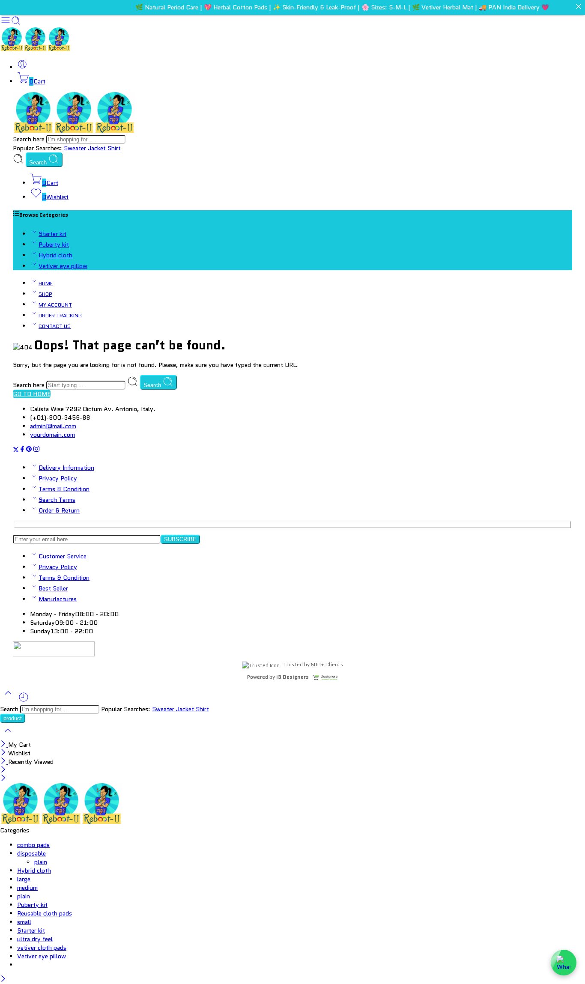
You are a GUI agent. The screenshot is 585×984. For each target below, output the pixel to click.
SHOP (45, 294)
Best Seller (53, 588)
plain (40, 862)
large (23, 879)
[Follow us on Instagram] (36, 450)
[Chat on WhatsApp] (563, 962)
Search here (29, 139)
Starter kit (52, 234)
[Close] (4, 744)
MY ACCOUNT (55, 305)
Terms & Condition (64, 489)
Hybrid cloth (55, 255)
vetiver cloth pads (41, 947)
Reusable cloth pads (44, 913)
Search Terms (57, 499)
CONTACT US (55, 326)
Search (38, 162)
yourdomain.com (52, 434)
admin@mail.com (53, 426)
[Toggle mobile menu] (5, 23)
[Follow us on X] (16, 450)
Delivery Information (66, 467)
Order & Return (59, 510)
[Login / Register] (22, 67)
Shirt (114, 148)
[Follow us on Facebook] (22, 450)
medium (27, 887)
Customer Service (63, 556)
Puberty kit (54, 244)
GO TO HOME (32, 394)
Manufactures (58, 599)
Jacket (97, 148)
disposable (31, 853)
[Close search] (7, 736)
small (24, 922)
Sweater (76, 148)
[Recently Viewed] (23, 700)
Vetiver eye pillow (63, 266)
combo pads (33, 845)
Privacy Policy (58, 478)
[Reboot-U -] (35, 49)
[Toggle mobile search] (16, 23)
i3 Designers (292, 676)
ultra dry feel (35, 939)
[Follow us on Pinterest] (29, 450)
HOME (46, 283)
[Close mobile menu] (3, 779)
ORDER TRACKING (60, 315)
